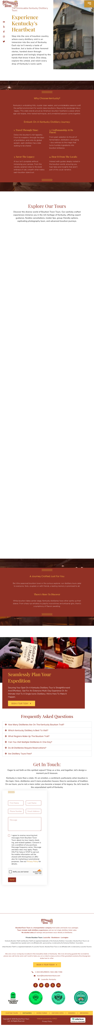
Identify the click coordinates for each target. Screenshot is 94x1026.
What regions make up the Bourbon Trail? (28, 736)
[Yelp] (52, 985)
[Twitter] (41, 985)
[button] (47, 724)
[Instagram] (47, 985)
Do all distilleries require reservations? (27, 748)
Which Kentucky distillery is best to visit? (28, 730)
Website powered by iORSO (47, 1019)
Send (12, 879)
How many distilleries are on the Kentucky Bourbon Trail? (36, 724)
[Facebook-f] (35, 985)
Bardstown (55, 937)
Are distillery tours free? (20, 753)
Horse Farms (41, 1013)
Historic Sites (58, 1013)
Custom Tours (12, 1013)
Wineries (71, 1013)
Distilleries (27, 1013)
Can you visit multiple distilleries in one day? (30, 742)
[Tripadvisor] (58, 985)
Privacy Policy (32, 861)
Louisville (47, 937)
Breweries (84, 1013)
